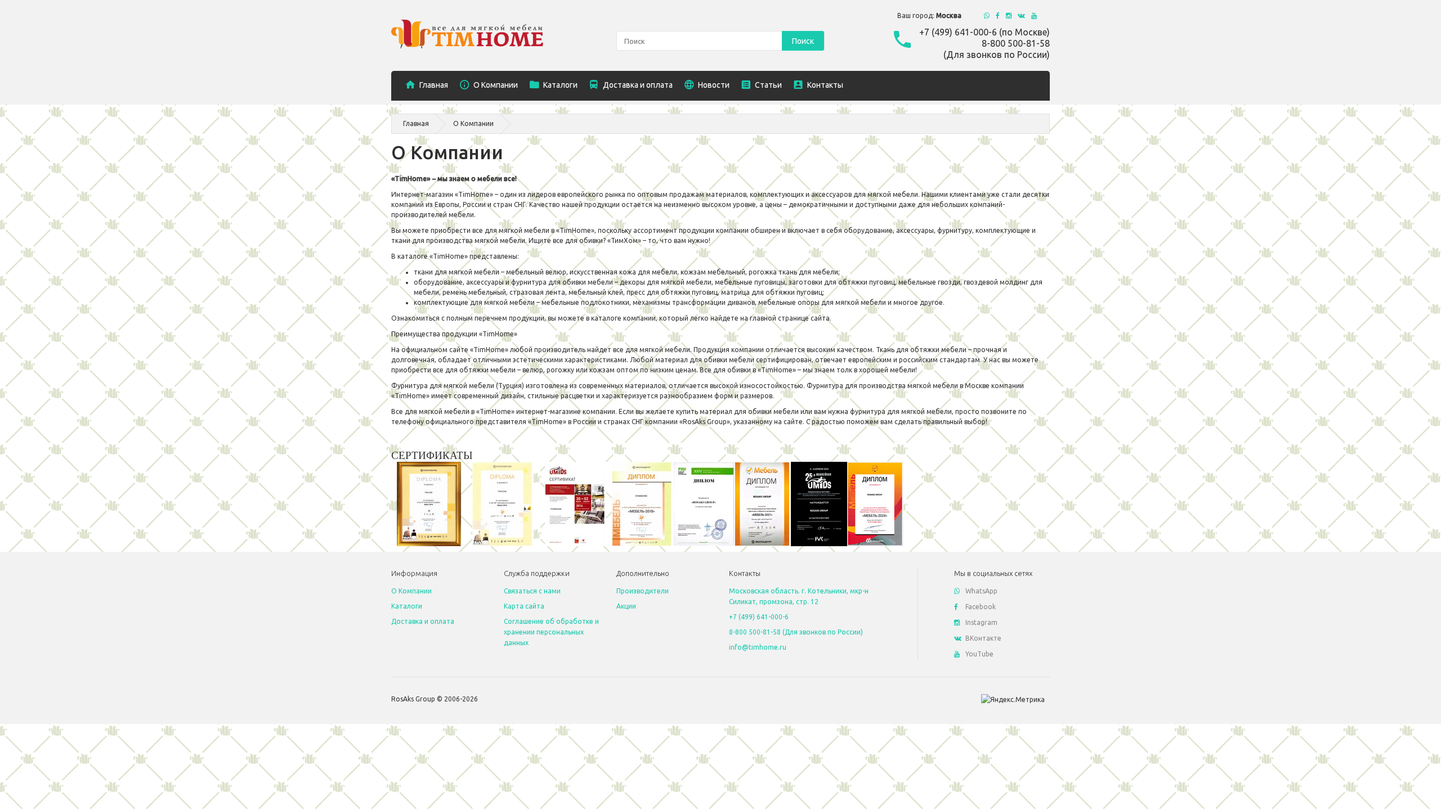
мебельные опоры (789, 302)
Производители (642, 591)
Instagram (981, 622)
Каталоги (406, 606)
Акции (626, 606)
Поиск (803, 41)
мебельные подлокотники (585, 302)
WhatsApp (981, 591)
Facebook (980, 606)
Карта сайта (524, 606)
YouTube (979, 654)
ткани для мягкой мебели (456, 272)
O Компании (473, 123)
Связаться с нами (532, 591)
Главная (416, 123)
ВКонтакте (983, 638)
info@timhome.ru (757, 647)
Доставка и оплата (422, 621)
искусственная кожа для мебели (623, 272)
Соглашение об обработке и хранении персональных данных (551, 632)
